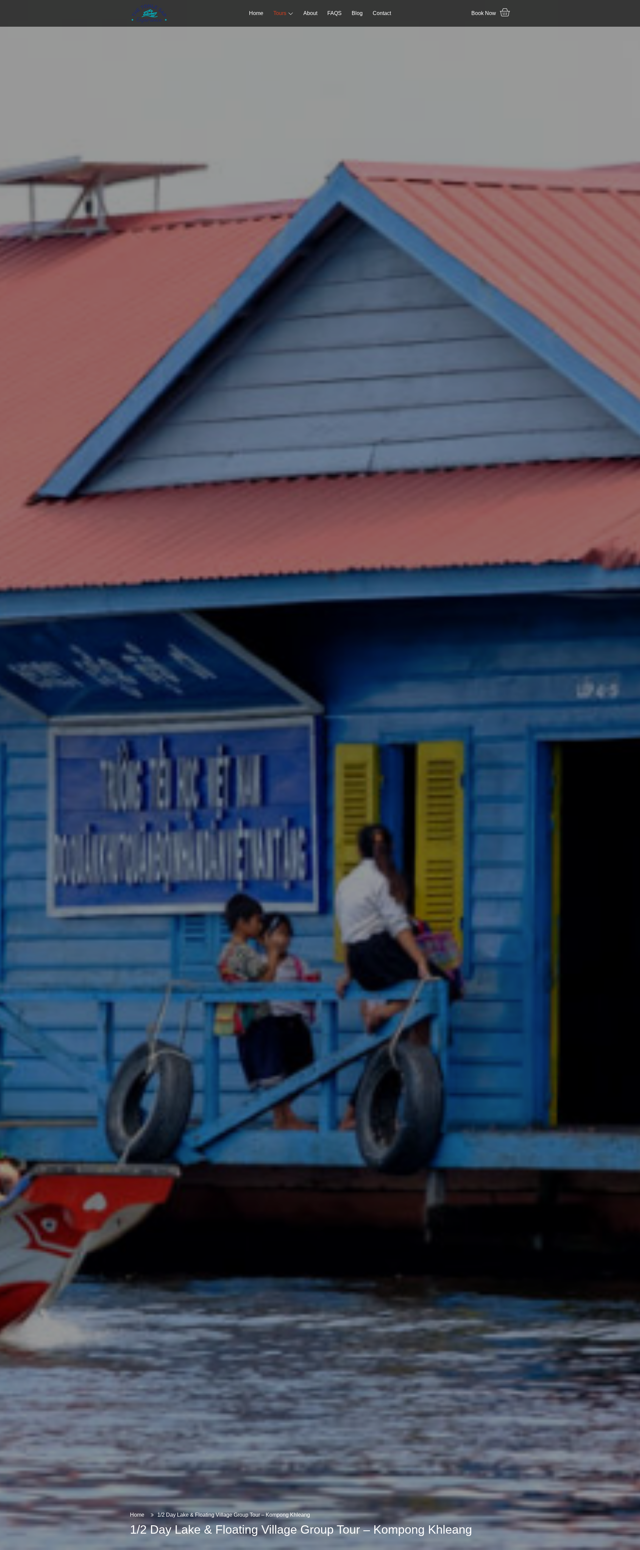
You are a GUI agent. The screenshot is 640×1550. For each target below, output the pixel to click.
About (310, 13)
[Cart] (504, 12)
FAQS (334, 13)
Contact (382, 13)
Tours (279, 13)
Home (256, 13)
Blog (357, 13)
